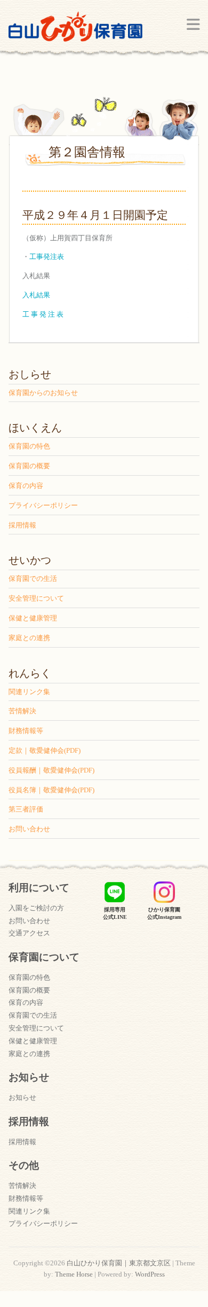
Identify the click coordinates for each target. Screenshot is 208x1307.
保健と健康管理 (33, 618)
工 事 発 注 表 (42, 314)
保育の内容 (26, 486)
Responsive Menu (193, 24)
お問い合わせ (29, 829)
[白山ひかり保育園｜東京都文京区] (75, 30)
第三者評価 (26, 809)
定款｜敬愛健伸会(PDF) (45, 750)
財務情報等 (26, 731)
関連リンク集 (29, 692)
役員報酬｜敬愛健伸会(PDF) (51, 770)
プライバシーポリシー (43, 505)
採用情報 (22, 525)
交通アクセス (29, 933)
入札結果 (36, 295)
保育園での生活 (33, 578)
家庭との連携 (29, 638)
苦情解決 (22, 711)
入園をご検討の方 (36, 908)
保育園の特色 (29, 446)
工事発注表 (46, 257)
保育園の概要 (29, 466)
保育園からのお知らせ (43, 393)
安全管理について (36, 598)
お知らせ (22, 1097)
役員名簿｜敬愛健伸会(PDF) (51, 790)
